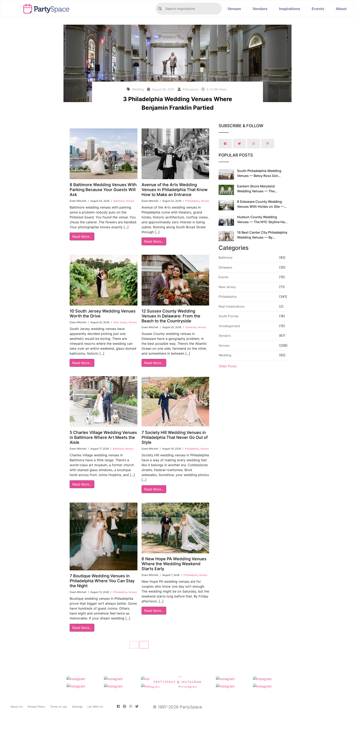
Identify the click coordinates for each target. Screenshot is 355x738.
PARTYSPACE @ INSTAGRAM (177, 682)
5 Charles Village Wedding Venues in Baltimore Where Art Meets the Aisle (103, 437)
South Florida (228, 316)
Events (318, 9)
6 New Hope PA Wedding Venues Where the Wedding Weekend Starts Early (174, 563)
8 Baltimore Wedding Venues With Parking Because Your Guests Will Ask (103, 189)
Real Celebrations (231, 306)
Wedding (225, 355)
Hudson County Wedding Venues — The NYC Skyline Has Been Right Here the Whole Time (262, 222)
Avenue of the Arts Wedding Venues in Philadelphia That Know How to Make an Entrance (175, 189)
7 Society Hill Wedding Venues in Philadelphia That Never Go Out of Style (175, 437)
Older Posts (228, 366)
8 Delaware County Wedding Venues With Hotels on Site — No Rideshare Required (260, 206)
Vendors (259, 9)
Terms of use (58, 706)
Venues (234, 9)
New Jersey (120, 322)
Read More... (82, 236)
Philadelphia (192, 200)
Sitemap (77, 706)
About (341, 9)
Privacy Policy (36, 706)
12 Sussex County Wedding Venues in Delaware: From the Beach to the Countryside (171, 316)
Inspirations (289, 9)
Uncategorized (229, 326)
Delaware (190, 327)
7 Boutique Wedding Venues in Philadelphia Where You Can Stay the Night (102, 580)
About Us (16, 706)
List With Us (95, 706)
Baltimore (118, 200)
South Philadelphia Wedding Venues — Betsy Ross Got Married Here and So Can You (260, 176)
